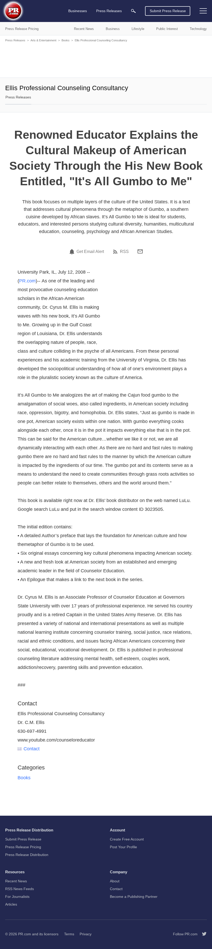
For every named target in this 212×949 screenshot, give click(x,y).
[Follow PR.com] (202, 934)
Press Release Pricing (23, 847)
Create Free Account (127, 839)
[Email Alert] (73, 252)
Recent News (16, 881)
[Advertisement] (106, 59)
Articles (11, 904)
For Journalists (17, 896)
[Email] (140, 251)
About (114, 881)
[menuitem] (133, 11)
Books (66, 40)
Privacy (86, 934)
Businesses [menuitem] (77, 11)
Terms (69, 934)
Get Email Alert (90, 252)
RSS (124, 252)
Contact (32, 748)
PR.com (27, 280)
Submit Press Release (168, 11)
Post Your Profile (123, 847)
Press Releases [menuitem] (109, 11)
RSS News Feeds (19, 889)
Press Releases (15, 40)
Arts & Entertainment (43, 40)
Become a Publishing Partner (133, 896)
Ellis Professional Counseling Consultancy (101, 40)
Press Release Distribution (26, 855)
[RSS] (116, 252)
